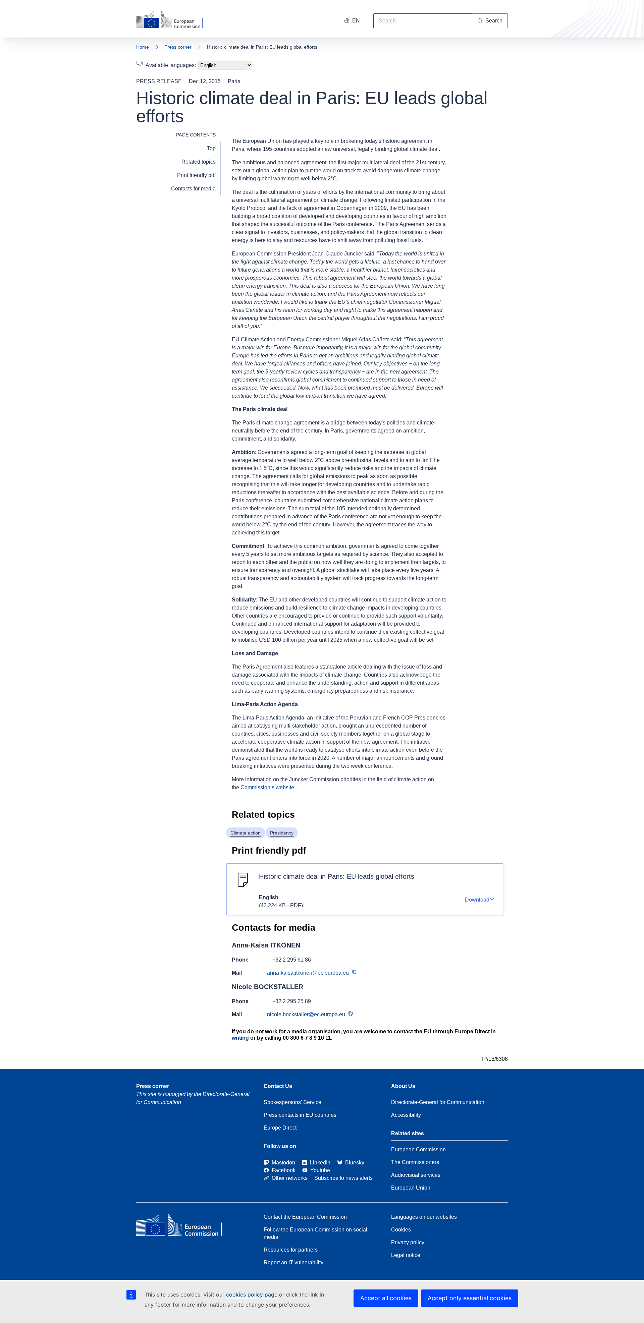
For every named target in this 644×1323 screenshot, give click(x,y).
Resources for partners (291, 1250)
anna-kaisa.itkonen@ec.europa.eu (308, 973)
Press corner (178, 47)
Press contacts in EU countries (300, 1115)
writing (240, 1038)
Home (142, 47)
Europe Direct (280, 1128)
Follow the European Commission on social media (315, 1233)
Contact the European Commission (305, 1217)
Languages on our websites (424, 1217)
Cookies (401, 1229)
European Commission (418, 1149)
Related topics (198, 162)
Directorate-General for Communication (437, 1102)
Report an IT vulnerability (293, 1262)
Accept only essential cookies (470, 1298)
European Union (410, 1188)
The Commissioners (415, 1162)
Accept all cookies (386, 1298)
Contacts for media (193, 188)
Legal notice (405, 1255)
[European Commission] (174, 20)
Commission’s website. (268, 787)
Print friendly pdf (196, 175)
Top (211, 148)
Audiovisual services (415, 1175)
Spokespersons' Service (292, 1102)
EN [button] (356, 20)
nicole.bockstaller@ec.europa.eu (306, 1014)
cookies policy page (251, 1294)
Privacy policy (407, 1242)
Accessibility (406, 1115)
